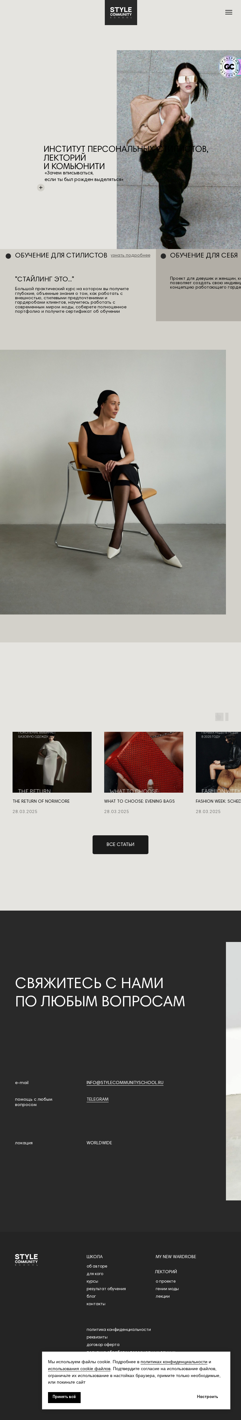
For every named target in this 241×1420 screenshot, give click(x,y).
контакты (96, 1304)
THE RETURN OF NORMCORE (41, 802)
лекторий (166, 1272)
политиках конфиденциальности (174, 1361)
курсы (92, 1281)
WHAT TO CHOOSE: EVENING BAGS (139, 802)
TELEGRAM (98, 1099)
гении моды (167, 1289)
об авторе (97, 1266)
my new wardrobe (176, 1257)
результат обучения (106, 1289)
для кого (95, 1274)
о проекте (166, 1281)
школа (95, 1257)
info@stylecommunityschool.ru (125, 1083)
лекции (163, 1297)
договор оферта (103, 1345)
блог (91, 1297)
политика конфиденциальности (119, 1330)
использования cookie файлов (79, 1368)
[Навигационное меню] (228, 12)
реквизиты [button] (97, 1337)
